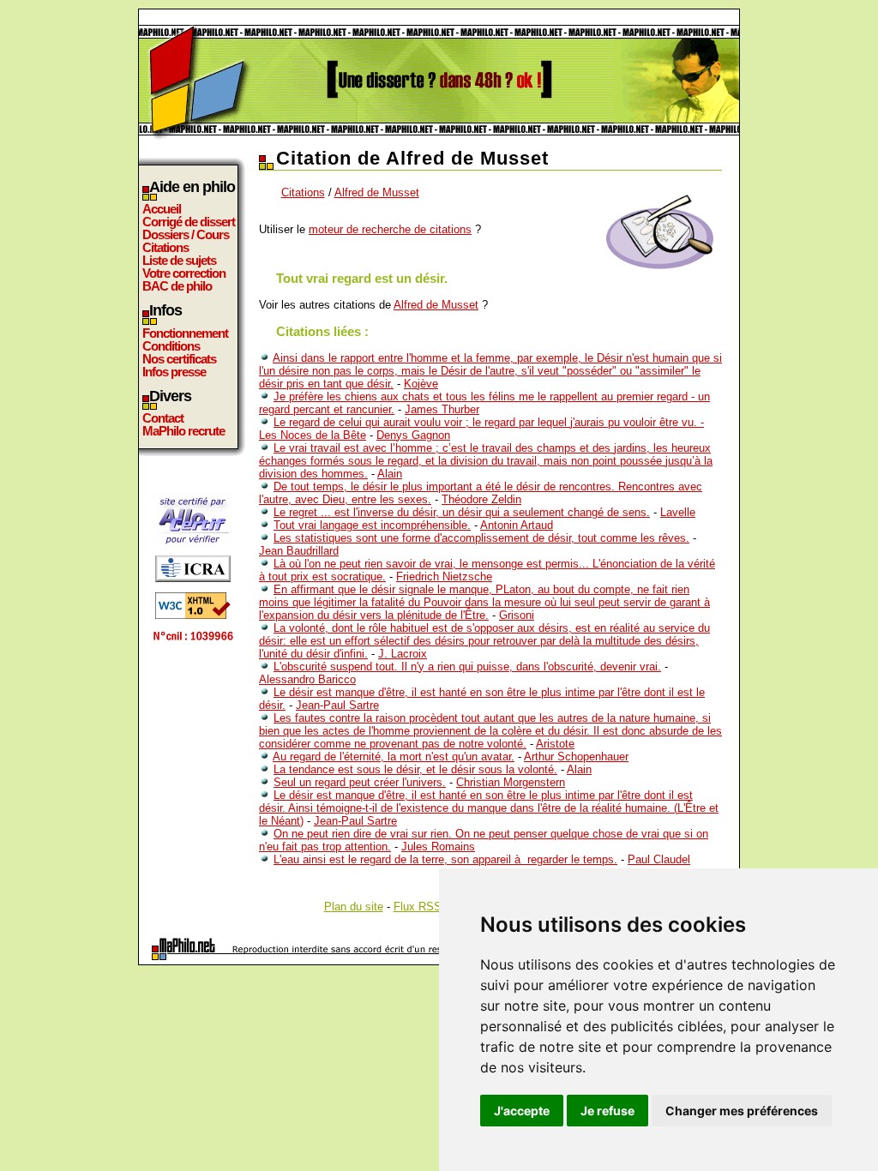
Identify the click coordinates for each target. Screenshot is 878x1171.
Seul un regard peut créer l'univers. (360, 782)
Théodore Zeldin (481, 499)
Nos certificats (179, 358)
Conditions (171, 345)
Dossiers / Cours (185, 234)
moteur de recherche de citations (390, 229)
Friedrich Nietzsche (444, 576)
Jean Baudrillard (299, 550)
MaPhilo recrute (183, 430)
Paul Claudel (659, 859)
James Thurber (442, 409)
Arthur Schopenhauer (576, 756)
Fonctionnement (185, 333)
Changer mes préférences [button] (741, 1110)
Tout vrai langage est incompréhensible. (372, 525)
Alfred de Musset (376, 192)
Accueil (161, 208)
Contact (162, 417)
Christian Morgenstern (510, 782)
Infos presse (174, 371)
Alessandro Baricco (307, 679)
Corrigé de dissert (188, 221)
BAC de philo (177, 285)
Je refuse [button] (607, 1110)
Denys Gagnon (413, 435)
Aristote (555, 743)
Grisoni (516, 615)
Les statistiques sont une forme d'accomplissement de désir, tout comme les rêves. (481, 537)
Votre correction (184, 273)
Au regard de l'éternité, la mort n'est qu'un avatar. (393, 756)
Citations (165, 247)
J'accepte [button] (522, 1110)
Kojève (421, 383)
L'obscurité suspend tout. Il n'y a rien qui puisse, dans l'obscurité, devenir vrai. (467, 666)
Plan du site (353, 906)
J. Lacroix (402, 653)
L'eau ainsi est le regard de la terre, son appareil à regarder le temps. (445, 859)
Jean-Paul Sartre (337, 705)
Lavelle (677, 512)
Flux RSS (418, 906)
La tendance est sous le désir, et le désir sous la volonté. (415, 769)
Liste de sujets (179, 260)
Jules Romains (438, 846)
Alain (389, 473)
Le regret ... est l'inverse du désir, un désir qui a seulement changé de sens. (462, 512)
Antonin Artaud (516, 525)
